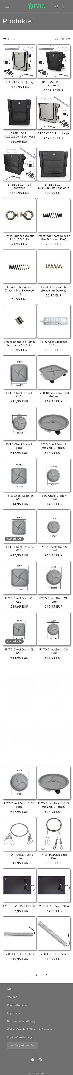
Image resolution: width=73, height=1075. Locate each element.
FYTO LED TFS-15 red (53, 954)
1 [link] (27, 974)
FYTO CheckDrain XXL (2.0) (53, 706)
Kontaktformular (17, 1005)
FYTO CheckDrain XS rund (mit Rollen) (19, 706)
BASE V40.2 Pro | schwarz (53, 84)
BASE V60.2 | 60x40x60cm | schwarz (53, 186)
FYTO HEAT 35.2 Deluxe (19, 906)
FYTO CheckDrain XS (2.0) (19, 651)
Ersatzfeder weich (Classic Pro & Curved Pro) (19, 290)
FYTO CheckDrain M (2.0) (19, 497)
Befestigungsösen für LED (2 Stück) (19, 237)
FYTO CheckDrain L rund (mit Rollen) (53, 446)
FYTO (41, 1073)
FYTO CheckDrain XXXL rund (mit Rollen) (54, 805)
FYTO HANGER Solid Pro (54, 856)
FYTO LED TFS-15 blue (19, 954)
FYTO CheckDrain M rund (53, 497)
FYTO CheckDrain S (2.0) (19, 548)
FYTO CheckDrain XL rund (53, 600)
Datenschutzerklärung (21, 1021)
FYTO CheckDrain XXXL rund (19, 805)
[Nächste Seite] (46, 975)
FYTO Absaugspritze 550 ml (54, 343)
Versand (12, 997)
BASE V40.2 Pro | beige (19, 82)
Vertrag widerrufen (23, 1045)
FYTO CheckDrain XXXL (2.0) (54, 757)
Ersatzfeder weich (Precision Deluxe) (53, 289)
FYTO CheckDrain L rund (19, 446)
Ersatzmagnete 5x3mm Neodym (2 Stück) (19, 343)
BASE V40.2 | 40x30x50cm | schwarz (19, 135)
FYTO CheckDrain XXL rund (19, 757)
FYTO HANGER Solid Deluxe (19, 856)
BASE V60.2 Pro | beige (53, 133)
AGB (10, 989)
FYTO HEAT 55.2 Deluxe (53, 906)
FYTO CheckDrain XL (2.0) (19, 600)
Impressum (14, 1013)
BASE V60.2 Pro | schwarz (19, 186)
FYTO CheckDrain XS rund (53, 651)
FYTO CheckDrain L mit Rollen (53, 394)
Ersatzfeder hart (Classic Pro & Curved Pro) (53, 237)
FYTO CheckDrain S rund (53, 548)
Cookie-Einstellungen (20, 1037)
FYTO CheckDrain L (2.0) (19, 394)
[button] (7, 6)
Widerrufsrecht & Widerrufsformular (29, 1029)
